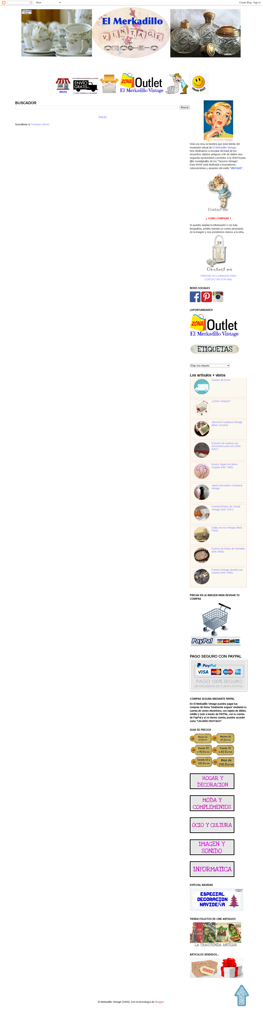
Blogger (159, 1002)
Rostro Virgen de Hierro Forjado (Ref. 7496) (225, 466)
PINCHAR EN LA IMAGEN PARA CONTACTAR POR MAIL (218, 278)
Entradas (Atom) (40, 124)
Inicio (103, 117)
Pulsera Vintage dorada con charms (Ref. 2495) (227, 571)
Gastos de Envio (221, 380)
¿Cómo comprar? (221, 401)
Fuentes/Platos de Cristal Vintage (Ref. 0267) (226, 508)
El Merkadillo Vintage (224, 147)
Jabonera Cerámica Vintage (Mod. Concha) (227, 424)
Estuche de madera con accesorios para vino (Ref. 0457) (226, 446)
